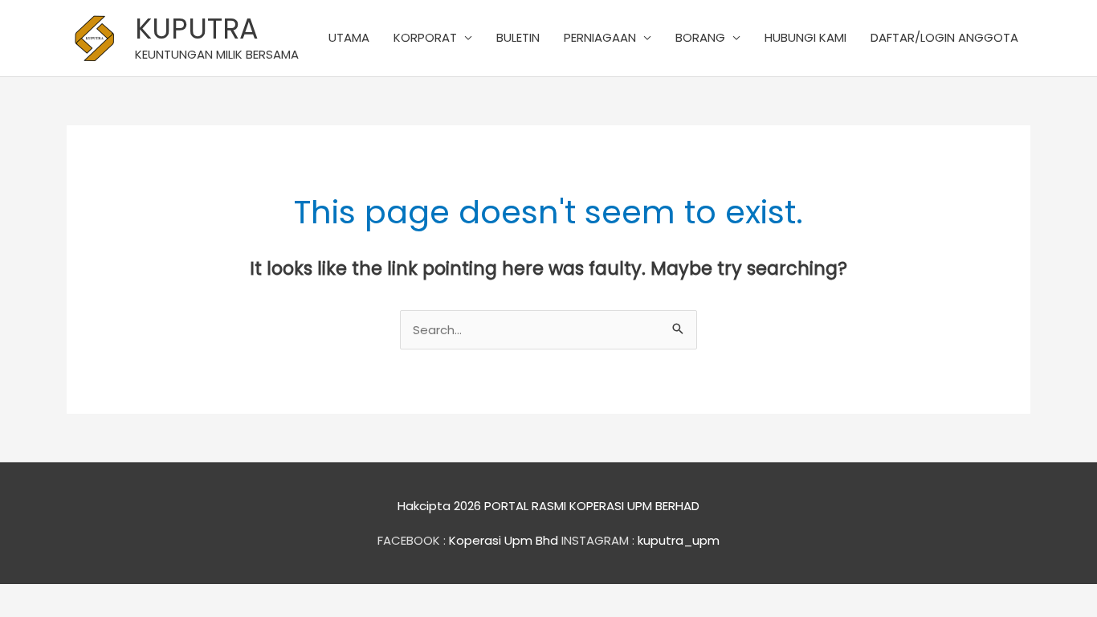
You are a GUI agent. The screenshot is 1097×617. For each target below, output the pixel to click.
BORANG (700, 37)
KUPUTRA (197, 28)
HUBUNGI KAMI (805, 37)
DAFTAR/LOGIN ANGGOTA (944, 37)
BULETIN (518, 37)
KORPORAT (425, 37)
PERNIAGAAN (600, 37)
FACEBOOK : (411, 540)
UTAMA (348, 37)
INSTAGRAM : (597, 540)
